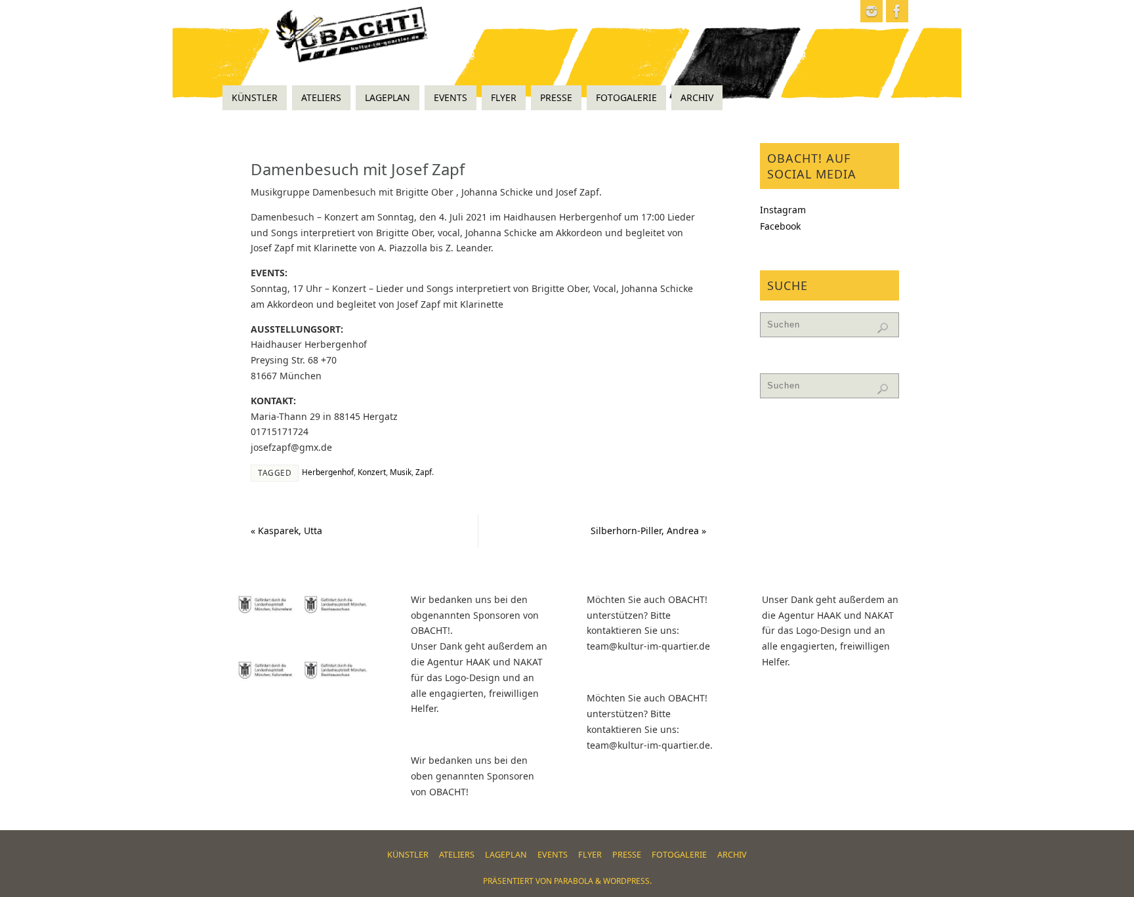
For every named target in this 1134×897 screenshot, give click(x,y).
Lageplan (506, 854)
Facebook (780, 226)
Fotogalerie (679, 854)
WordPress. (627, 881)
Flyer (590, 854)
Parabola (573, 881)
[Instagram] (871, 11)
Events (552, 854)
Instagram (783, 209)
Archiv (732, 854)
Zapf (423, 472)
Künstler (408, 854)
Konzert (372, 472)
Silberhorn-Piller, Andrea (648, 530)
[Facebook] (897, 11)
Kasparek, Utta (286, 530)
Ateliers (456, 854)
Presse (626, 854)
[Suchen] (882, 328)
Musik (400, 472)
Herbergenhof (328, 472)
